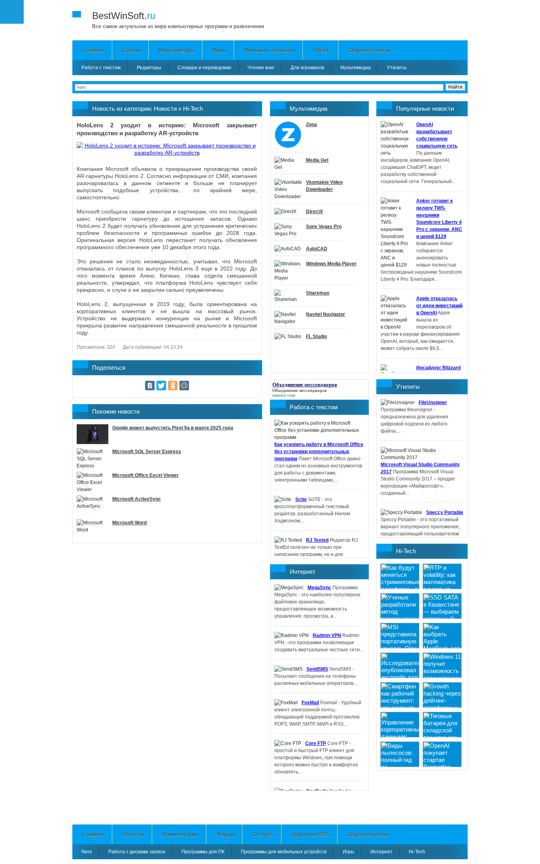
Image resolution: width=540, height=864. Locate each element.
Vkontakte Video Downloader (324, 186)
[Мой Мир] (184, 385)
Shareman (317, 293)
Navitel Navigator (325, 314)
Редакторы (149, 67)
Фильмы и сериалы (269, 50)
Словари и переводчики (204, 67)
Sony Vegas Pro (324, 226)
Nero (86, 852)
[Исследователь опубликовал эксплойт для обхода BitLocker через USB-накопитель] (399, 676)
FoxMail (310, 702)
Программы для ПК (203, 852)
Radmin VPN (327, 635)
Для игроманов (307, 67)
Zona (311, 124)
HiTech (321, 50)
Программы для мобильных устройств (284, 852)
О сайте (263, 834)
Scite (301, 499)
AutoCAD (316, 248)
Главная (93, 50)
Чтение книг (260, 67)
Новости (165, 108)
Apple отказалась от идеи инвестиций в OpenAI (439, 306)
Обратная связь (369, 50)
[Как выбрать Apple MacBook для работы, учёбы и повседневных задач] (442, 646)
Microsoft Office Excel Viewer (145, 475)
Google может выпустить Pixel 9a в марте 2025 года (172, 428)
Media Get (317, 160)
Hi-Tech (193, 108)
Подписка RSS (310, 834)
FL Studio (316, 336)
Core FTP (315, 743)
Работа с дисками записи (136, 852)
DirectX (314, 211)
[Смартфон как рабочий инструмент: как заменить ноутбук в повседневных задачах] (399, 705)
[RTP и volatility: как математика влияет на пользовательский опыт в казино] (442, 587)
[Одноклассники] (172, 385)
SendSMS (317, 669)
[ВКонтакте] (150, 385)
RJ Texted (317, 540)
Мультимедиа (176, 50)
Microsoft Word (129, 523)
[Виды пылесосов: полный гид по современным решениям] (399, 765)
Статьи (131, 50)
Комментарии (180, 834)
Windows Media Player (331, 264)
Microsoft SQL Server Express (146, 451)
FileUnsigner (433, 402)
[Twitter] (161, 385)
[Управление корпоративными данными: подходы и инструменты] (399, 735)
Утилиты (397, 67)
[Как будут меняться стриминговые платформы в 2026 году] (399, 587)
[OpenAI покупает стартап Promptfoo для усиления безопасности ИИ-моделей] (442, 765)
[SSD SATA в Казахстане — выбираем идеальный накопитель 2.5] (442, 616)
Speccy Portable (444, 512)
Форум (225, 834)
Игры (219, 50)
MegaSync (319, 587)
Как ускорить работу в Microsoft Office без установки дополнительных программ (318, 451)
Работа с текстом (101, 67)
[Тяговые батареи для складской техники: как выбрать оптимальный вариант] (442, 735)
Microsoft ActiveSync (136, 499)
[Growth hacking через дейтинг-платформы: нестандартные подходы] (442, 705)
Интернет (302, 571)
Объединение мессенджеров (299, 390)
